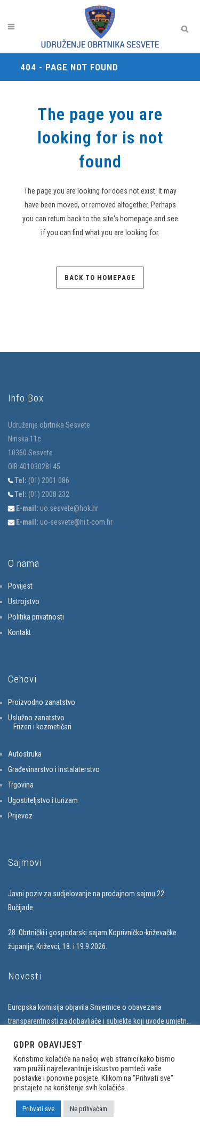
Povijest (20, 586)
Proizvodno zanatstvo (41, 702)
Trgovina (21, 785)
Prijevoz (20, 816)
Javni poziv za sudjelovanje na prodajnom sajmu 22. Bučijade (87, 900)
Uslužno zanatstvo (36, 717)
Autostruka (25, 754)
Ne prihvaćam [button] (88, 1109)
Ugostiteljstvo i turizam (43, 800)
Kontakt (19, 632)
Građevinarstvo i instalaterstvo (54, 769)
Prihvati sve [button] (38, 1109)
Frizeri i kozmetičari (42, 726)
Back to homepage (100, 278)
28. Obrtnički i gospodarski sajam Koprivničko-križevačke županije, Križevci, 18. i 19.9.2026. (92, 939)
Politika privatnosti (36, 617)
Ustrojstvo (23, 601)
